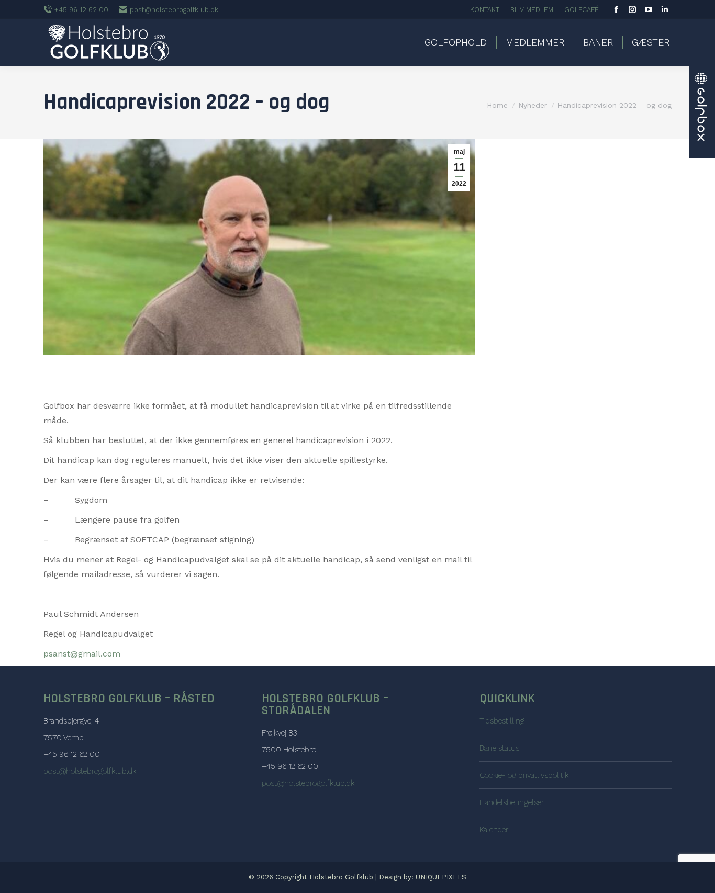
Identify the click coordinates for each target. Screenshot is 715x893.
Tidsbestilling (501, 721)
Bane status (499, 748)
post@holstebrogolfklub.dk (174, 10)
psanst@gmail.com (81, 654)
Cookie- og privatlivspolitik (523, 775)
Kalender (493, 829)
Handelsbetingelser (511, 802)
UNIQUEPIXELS (441, 877)
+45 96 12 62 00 (81, 10)
